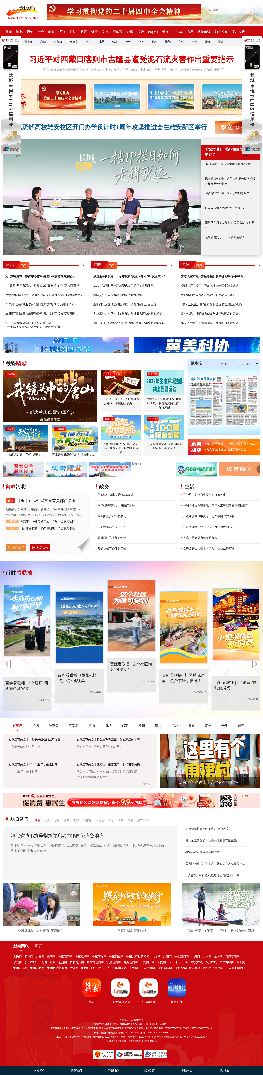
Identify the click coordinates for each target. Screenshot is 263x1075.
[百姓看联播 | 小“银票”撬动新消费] (183, 627)
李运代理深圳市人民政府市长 (116, 505)
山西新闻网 (88, 967)
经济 (62, 32)
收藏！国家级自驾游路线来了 (201, 537)
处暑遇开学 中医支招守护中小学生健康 (207, 527)
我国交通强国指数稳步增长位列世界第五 (119, 295)
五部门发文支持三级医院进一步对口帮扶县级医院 (124, 304)
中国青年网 (99, 956)
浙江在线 (30, 962)
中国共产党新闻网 (137, 956)
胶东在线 (104, 967)
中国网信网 (116, 956)
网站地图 (223, 1070)
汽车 (179, 32)
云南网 (184, 962)
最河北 (167, 32)
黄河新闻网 (232, 956)
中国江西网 (37, 967)
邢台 (155, 41)
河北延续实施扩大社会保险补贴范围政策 (211, 840)
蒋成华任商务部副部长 (112, 548)
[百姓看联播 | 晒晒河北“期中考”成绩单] (27, 621)
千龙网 (144, 962)
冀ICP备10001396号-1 (106, 1028)
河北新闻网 (165, 967)
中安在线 (197, 962)
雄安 (208, 41)
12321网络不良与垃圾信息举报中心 (121, 1037)
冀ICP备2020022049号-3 (127, 1028)
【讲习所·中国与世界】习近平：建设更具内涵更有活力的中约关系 (181, 69)
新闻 (8, 32)
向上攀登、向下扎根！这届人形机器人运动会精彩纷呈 (127, 313)
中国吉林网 (227, 962)
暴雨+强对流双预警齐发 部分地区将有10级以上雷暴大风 (128, 322)
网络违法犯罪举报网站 (93, 1037)
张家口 (57, 41)
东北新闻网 (181, 956)
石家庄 (28, 41)
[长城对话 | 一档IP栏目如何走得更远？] (102, 197)
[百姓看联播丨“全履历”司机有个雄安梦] (236, 624)
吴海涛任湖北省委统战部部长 (116, 494)
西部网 (241, 962)
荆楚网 (62, 962)
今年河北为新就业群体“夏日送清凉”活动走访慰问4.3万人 (41, 304)
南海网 (43, 962)
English (153, 32)
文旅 (105, 32)
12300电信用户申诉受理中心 (69, 1037)
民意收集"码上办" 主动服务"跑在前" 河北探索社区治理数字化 (44, 295)
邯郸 (168, 41)
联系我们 (76, 1070)
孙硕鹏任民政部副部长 (112, 537)
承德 (43, 41)
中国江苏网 (20, 967)
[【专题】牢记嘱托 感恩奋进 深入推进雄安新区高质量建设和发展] (170, 96)
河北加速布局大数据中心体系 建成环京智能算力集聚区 (40, 276)
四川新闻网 (159, 962)
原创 (30, 32)
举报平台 (187, 1070)
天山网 (173, 962)
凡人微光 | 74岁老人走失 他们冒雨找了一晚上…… (216, 875)
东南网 (218, 956)
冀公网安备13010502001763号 (194, 1037)
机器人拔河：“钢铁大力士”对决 (225, 207)
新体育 (117, 32)
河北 (19, 32)
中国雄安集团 (234, 967)
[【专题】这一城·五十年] (224, 96)
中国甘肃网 (148, 967)
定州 (181, 41)
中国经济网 (82, 956)
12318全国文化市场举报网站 (152, 1037)
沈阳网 (167, 956)
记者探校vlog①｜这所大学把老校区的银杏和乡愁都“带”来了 (230, 181)
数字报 (196, 363)
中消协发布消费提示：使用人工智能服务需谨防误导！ (217, 505)
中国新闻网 (65, 956)
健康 (94, 32)
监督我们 (150, 1070)
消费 (140, 32)
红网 (53, 962)
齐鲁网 (133, 967)
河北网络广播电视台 (187, 967)
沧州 (128, 41)
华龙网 (17, 962)
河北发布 (221, 32)
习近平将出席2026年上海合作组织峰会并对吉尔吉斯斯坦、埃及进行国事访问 (88, 69)
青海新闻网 (130, 962)
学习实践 (238, 32)
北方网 (156, 956)
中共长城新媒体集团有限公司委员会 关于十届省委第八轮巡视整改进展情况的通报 (33, 324)
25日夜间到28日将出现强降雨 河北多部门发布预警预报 (40, 313)
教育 (84, 32)
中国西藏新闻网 (57, 967)
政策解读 (204, 32)
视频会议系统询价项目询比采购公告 (226, 449)
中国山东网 (119, 967)
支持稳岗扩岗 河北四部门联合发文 (207, 828)
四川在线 (211, 962)
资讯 (130, 32)
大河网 (195, 956)
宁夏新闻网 (113, 962)
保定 (115, 41)
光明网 (51, 956)
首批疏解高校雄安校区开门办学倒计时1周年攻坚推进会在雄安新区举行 (108, 127)
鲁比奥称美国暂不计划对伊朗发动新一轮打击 (209, 295)
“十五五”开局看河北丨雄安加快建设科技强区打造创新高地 (42, 285)
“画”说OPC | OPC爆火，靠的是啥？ (227, 193)
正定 (221, 41)
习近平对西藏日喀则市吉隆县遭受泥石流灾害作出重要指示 (131, 59)
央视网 (40, 956)
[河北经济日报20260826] (206, 401)
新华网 (29, 956)
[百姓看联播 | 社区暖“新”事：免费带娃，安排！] (131, 616)
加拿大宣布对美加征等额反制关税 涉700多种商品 (212, 276)
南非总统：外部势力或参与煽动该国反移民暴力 (211, 313)
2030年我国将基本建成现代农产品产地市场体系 (123, 285)
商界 (190, 32)
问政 (51, 32)
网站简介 (39, 1070)
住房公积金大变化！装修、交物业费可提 (209, 548)
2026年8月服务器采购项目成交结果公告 (228, 443)
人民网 (17, 956)
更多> (146, 784)
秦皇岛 (74, 41)
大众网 (207, 956)
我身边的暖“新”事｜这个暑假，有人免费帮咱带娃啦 (216, 863)
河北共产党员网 (213, 967)
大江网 (74, 967)
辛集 (194, 41)
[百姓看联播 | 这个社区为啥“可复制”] (79, 627)
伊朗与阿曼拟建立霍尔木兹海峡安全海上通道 (209, 285)
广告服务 (113, 1070)
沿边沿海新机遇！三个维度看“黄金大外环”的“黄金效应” (129, 276)
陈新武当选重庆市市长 (112, 527)
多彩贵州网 (77, 962)
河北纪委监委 (172, 1037)
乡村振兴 (142, 820)
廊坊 (102, 41)
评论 (73, 32)
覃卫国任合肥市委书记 (112, 516)
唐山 (88, 41)
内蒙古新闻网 (95, 962)
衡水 (141, 41)
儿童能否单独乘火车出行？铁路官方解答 (209, 516)
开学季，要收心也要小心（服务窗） (206, 494)
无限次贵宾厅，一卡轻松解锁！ (225, 237)
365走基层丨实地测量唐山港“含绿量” (228, 163)
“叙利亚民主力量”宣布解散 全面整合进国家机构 (211, 304)
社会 (41, 32)
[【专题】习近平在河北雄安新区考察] (116, 96)
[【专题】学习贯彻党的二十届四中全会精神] (61, 96)
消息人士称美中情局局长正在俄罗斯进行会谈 (209, 322)
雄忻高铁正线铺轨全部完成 (202, 852)
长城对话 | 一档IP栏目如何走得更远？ (229, 151)
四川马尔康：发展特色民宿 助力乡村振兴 (229, 225)
